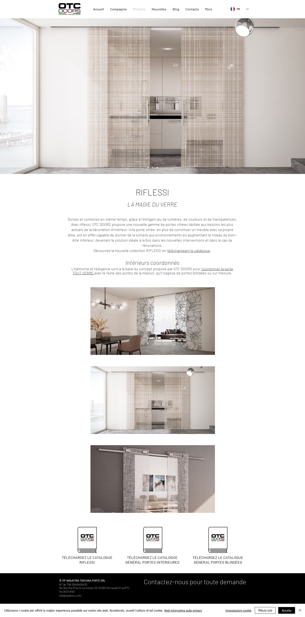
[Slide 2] (152, 168)
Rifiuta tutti (265, 610)
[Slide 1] (148, 168)
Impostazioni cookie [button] (238, 610)
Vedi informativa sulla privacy (183, 610)
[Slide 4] (157, 168)
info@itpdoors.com (70, 595)
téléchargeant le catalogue (188, 250)
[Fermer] (300, 610)
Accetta (287, 610)
